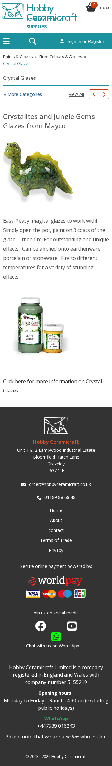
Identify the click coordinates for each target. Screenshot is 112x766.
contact (56, 530)
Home (56, 510)
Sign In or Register (84, 41)
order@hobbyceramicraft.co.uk (60, 484)
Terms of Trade (56, 540)
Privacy (56, 550)
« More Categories (23, 94)
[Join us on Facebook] (40, 626)
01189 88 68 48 (60, 497)
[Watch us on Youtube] (72, 628)
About (56, 520)
